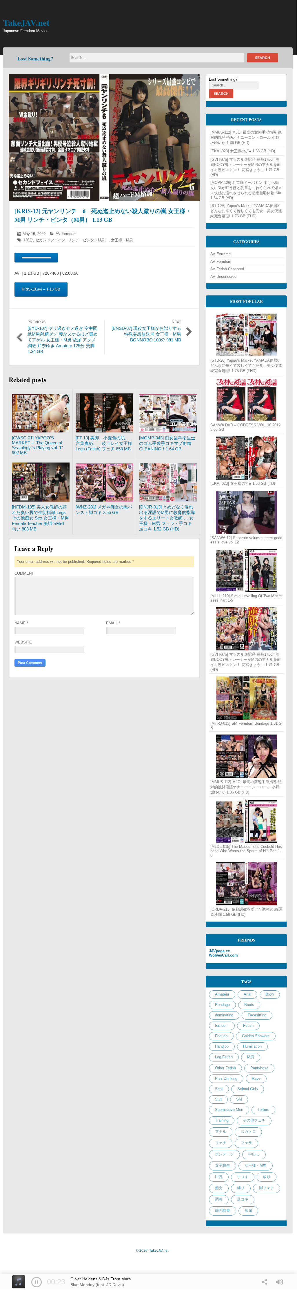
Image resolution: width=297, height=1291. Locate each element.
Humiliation (252, 1046)
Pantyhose (259, 1068)
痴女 (219, 1188)
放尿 (266, 1177)
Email (113, 623)
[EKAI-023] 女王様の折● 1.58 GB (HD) (242, 151)
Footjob (221, 1036)
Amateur (222, 994)
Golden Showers (255, 1036)
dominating (224, 1015)
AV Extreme (220, 254)
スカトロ (248, 1131)
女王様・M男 (122, 240)
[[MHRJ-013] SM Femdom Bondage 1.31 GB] (246, 698)
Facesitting (257, 1015)
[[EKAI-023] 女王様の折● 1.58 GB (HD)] (246, 458)
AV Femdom (66, 234)
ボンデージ (224, 1154)
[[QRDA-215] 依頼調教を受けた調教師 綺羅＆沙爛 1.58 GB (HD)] (246, 883)
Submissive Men (229, 1109)
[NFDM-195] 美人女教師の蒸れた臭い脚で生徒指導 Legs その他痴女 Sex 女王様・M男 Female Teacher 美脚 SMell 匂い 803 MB (40, 517)
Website (23, 642)
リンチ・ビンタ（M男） (88, 240)
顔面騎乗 (222, 1210)
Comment (24, 573)
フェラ (246, 1143)
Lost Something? (35, 58)
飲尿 (248, 1210)
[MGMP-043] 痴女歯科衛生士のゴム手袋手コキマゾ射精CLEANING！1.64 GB (167, 443)
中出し (254, 1154)
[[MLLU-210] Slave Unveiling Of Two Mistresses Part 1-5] (246, 570)
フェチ (220, 1143)
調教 (219, 1199)
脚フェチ (266, 1188)
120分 (28, 240)
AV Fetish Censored (227, 269)
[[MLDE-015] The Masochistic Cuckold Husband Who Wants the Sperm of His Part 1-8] (246, 821)
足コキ (242, 1199)
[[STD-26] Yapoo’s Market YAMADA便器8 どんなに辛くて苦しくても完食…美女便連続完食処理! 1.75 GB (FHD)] (246, 334)
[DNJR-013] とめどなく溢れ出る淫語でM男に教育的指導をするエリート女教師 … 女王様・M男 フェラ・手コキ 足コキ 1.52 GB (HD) (167, 517)
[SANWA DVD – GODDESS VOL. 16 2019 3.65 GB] (246, 399)
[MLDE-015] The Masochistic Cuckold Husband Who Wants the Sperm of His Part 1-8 (246, 850)
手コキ (242, 1177)
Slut (218, 1099)
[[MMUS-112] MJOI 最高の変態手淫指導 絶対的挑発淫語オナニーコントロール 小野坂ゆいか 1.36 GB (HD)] (246, 756)
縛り (241, 1188)
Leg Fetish (224, 1057)
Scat (219, 1089)
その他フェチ (254, 1120)
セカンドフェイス (50, 240)
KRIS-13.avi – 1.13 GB (41, 289)
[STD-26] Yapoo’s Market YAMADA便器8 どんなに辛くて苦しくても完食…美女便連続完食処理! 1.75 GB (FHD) (246, 211)
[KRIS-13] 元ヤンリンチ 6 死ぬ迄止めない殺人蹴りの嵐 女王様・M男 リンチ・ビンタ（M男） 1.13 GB (102, 215)
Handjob (222, 1046)
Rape (256, 1078)
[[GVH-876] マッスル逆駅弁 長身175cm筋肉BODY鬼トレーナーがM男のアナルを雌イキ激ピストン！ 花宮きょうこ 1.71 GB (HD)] (246, 628)
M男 (250, 1057)
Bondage (222, 1005)
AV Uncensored (223, 276)
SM (239, 1099)
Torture (263, 1109)
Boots (249, 1005)
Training (221, 1120)
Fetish (248, 1025)
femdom (222, 1025)
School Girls (247, 1089)
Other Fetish (225, 1068)
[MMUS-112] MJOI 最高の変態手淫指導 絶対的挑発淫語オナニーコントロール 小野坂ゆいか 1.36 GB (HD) (246, 137)
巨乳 (219, 1177)
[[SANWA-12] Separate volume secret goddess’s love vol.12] (246, 512)
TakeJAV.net (26, 22)
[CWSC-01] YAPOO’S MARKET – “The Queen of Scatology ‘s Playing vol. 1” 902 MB (37, 445)
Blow (270, 994)
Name (21, 623)
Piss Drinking (226, 1078)
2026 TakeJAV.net (152, 1251)
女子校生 (222, 1165)
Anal (247, 994)
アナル (220, 1131)
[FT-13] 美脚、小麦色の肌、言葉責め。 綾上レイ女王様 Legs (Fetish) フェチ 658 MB (104, 443)
